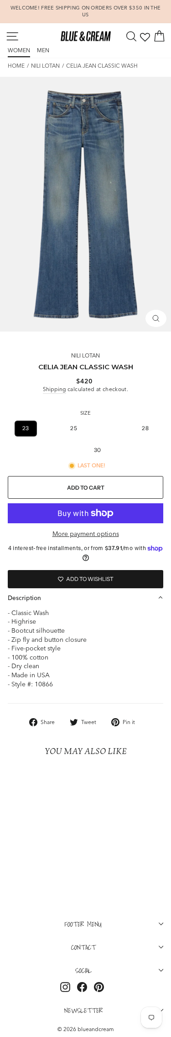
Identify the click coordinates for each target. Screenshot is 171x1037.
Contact (83, 947)
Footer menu (83, 923)
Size (85, 413)
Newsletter (83, 1010)
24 (50, 428)
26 (97, 428)
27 (122, 428)
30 (97, 450)
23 (25, 428)
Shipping (54, 389)
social (83, 970)
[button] (85, 598)
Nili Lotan (45, 65)
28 (145, 428)
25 (73, 428)
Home (16, 65)
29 (73, 450)
